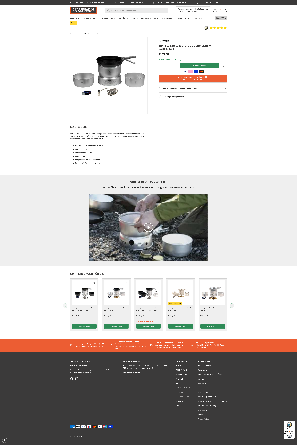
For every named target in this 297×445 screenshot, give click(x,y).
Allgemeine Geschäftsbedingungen (212, 401)
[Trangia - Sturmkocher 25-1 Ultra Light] (212, 292)
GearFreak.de (80, 436)
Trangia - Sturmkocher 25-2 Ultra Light (179, 309)
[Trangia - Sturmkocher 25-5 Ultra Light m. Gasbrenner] (84, 292)
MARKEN (198, 18)
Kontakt (201, 414)
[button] (225, 10)
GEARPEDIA (221, 18)
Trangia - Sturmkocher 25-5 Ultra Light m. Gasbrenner (83, 309)
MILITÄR (122, 18)
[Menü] (293, 422)
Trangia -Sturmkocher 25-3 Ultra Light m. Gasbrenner (92, 34)
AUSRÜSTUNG (90, 18)
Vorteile (201, 379)
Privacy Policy (203, 419)
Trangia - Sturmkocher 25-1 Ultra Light (211, 309)
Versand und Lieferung (207, 406)
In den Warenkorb (200, 66)
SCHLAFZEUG (107, 18)
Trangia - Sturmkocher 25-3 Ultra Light (115, 309)
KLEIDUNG (74, 18)
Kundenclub (202, 383)
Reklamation (203, 370)
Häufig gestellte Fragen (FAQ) (210, 374)
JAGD (133, 18)
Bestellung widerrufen (207, 397)
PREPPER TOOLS (185, 18)
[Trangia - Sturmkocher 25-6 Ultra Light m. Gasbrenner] (148, 292)
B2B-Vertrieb (203, 392)
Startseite (73, 34)
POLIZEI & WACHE (148, 18)
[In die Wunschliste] (223, 65)
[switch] (289, 436)
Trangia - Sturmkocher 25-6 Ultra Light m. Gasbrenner (147, 309)
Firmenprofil (203, 388)
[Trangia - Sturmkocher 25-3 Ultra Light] (116, 292)
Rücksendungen (204, 365)
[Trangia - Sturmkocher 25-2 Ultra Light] (180, 292)
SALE (73, 23)
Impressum (202, 410)
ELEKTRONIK (167, 18)
